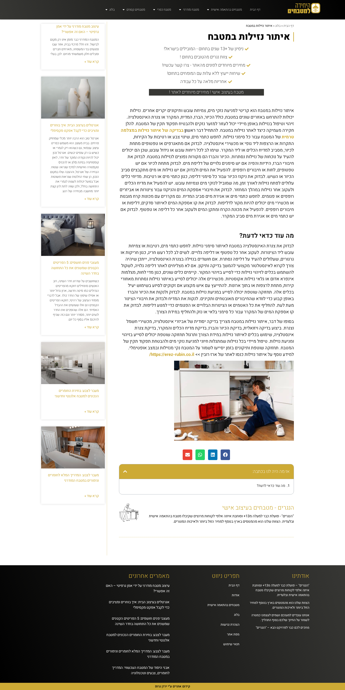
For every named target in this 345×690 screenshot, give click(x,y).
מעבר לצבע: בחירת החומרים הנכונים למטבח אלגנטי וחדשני (77, 393)
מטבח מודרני (191, 9)
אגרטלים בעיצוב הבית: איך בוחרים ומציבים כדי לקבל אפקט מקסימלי (74, 128)
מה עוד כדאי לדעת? (271, 485)
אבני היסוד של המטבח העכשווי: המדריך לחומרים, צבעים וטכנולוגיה (141, 670)
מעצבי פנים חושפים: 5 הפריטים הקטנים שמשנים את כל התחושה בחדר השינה (75, 268)
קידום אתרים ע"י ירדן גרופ (172, 686)
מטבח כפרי (164, 9)
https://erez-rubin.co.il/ (171, 354)
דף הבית (255, 9)
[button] (225, 454)
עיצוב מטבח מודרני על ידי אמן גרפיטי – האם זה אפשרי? (77, 29)
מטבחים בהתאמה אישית (226, 9)
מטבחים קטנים (136, 9)
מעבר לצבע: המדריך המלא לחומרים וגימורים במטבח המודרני (73, 477)
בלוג (112, 9)
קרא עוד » (91, 61)
